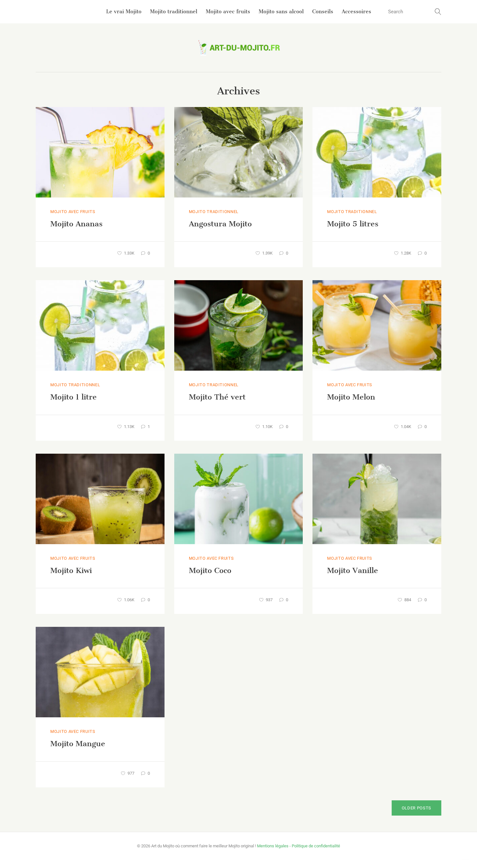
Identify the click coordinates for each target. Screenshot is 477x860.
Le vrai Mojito (123, 11)
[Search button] (438, 11)
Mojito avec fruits (228, 11)
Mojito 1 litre (73, 396)
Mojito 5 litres (352, 223)
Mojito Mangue (77, 743)
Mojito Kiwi (71, 570)
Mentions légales (272, 845)
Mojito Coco (210, 570)
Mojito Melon (351, 396)
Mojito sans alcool (281, 11)
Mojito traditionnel (173, 11)
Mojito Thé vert (217, 396)
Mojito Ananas (76, 223)
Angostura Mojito (220, 223)
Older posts (416, 808)
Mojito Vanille (352, 570)
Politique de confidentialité (316, 845)
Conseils (322, 11)
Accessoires (356, 11)
